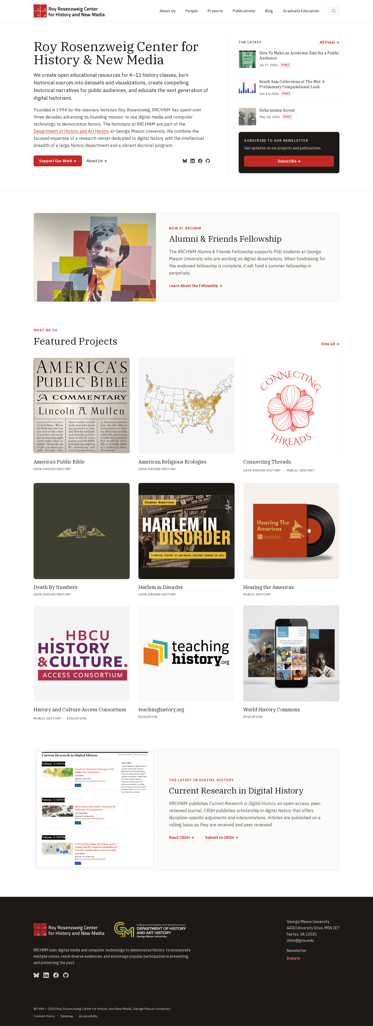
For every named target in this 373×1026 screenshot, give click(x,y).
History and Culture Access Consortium (80, 709)
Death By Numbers (56, 587)
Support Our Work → (60, 160)
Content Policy (44, 1016)
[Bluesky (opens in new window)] (185, 161)
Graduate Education (301, 10)
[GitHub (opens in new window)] (208, 161)
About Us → (96, 160)
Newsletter (296, 950)
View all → (330, 343)
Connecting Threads (267, 462)
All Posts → (329, 42)
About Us (167, 10)
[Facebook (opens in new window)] (200, 161)
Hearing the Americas (268, 587)
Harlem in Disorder (160, 587)
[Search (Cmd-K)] (333, 11)
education (76, 718)
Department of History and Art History (71, 131)
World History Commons (271, 709)
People (191, 10)
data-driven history (52, 469)
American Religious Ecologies (172, 462)
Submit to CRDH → (221, 837)
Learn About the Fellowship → (196, 285)
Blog (269, 10)
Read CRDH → (181, 837)
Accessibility (88, 1016)
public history (300, 470)
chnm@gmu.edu (300, 940)
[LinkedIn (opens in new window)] (192, 161)
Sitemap (67, 1016)
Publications (244, 10)
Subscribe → (306, 161)
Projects (215, 10)
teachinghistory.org (161, 709)
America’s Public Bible (59, 462)
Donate (293, 958)
